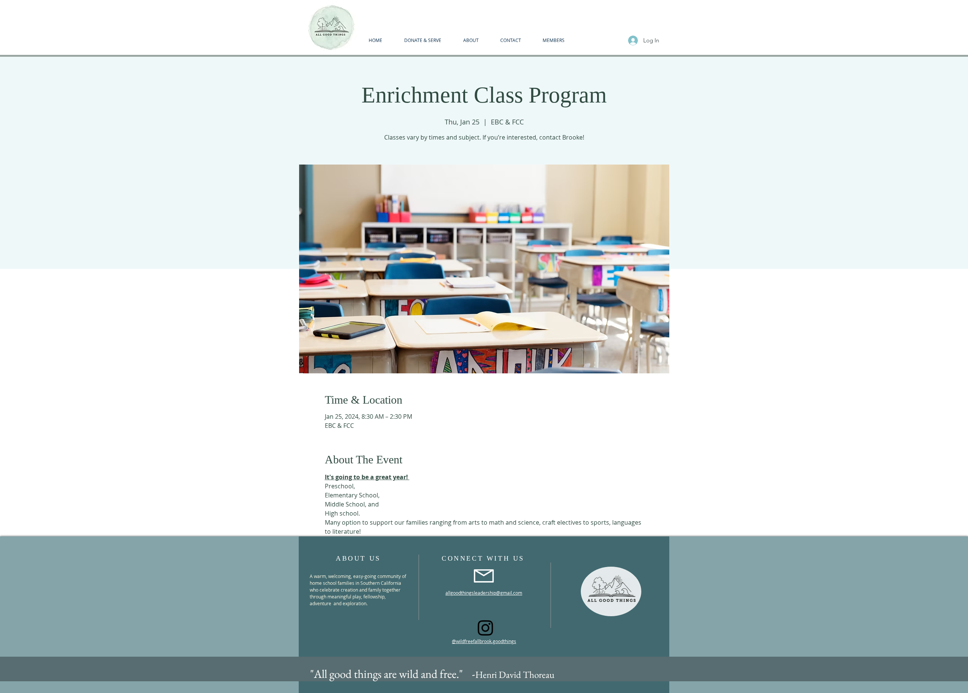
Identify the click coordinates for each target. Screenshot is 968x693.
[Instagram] (485, 627)
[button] (470, 40)
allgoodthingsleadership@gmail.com (483, 593)
